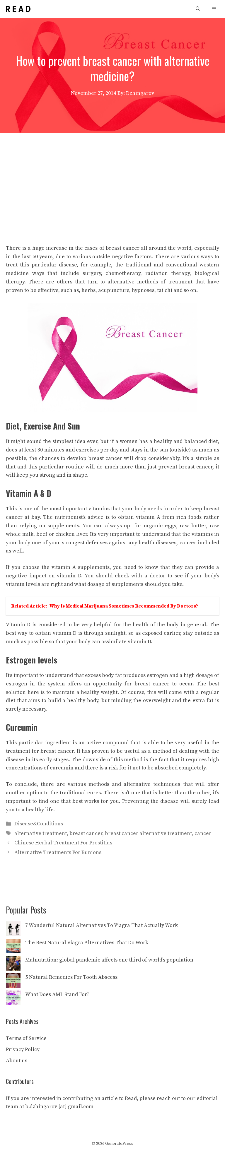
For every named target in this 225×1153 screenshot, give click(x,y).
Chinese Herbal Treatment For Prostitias (63, 842)
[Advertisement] (112, 177)
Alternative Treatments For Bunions (57, 852)
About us (16, 1060)
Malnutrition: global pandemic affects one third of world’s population (109, 960)
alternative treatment (40, 833)
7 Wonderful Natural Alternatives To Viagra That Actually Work (101, 925)
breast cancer (85, 833)
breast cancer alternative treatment (148, 833)
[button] (198, 9)
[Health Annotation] (18, 9)
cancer (203, 833)
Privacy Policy (23, 1049)
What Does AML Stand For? (57, 994)
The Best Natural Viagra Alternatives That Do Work (86, 942)
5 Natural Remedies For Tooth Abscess (71, 977)
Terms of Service (26, 1038)
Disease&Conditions (38, 823)
